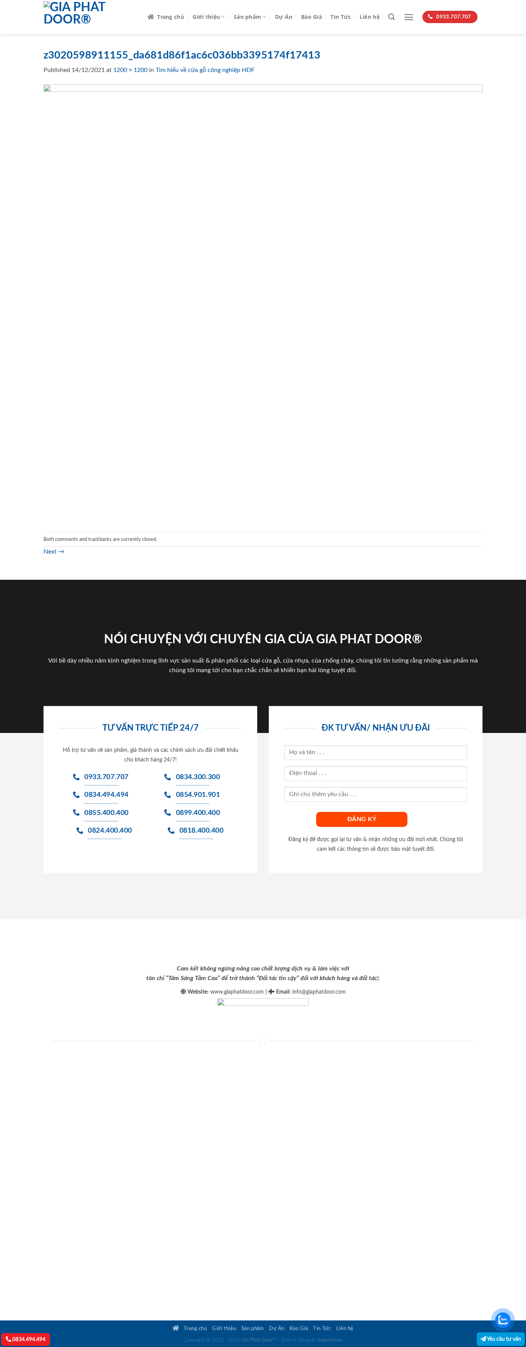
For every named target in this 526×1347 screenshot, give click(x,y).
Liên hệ (370, 16)
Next (54, 552)
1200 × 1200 (130, 70)
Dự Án (283, 16)
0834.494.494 (28, 1339)
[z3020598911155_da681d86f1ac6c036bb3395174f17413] (263, 303)
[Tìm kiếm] (391, 17)
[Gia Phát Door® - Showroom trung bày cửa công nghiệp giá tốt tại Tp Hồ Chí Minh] (90, 17)
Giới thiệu (206, 16)
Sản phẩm (247, 16)
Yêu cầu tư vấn (503, 1339)
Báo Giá (311, 16)
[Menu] (409, 17)
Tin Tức (340, 16)
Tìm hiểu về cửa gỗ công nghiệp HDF (205, 70)
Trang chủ (170, 16)
